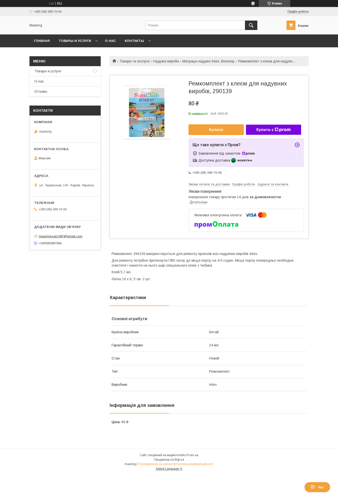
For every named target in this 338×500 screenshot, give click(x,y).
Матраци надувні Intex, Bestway (208, 61)
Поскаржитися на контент (155, 464)
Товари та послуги (134, 61)
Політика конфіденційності (194, 464)
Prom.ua (192, 455)
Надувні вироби (166, 61)
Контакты (134, 41)
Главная (42, 41)
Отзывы (40, 91)
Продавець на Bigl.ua (169, 459)
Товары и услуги (75, 41)
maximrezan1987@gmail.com (60, 236)
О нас (110, 41)
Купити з (264, 130)
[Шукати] (251, 25)
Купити (216, 130)
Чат (321, 487)
